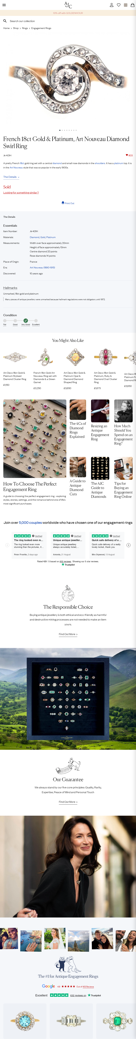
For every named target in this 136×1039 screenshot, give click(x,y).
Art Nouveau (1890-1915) (42, 267)
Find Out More (67, 634)
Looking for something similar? (21, 192)
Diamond (34, 237)
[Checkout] (132, 5)
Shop (16, 28)
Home (6, 28)
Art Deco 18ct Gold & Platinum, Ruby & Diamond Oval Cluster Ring (105, 377)
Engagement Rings (41, 28)
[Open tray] (125, 5)
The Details (10, 176)
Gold (42, 237)
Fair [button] (4, 324)
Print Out (69, 203)
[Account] (111, 5)
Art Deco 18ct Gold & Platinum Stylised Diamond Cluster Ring (14, 376)
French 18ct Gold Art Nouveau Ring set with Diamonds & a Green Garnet (45, 377)
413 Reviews (88, 986)
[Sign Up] (118, 5)
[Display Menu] (3, 5)
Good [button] (15, 324)
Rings (25, 28)
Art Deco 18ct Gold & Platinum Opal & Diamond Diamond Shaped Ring (74, 377)
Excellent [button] (36, 324)
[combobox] (68, 21)
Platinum (51, 237)
